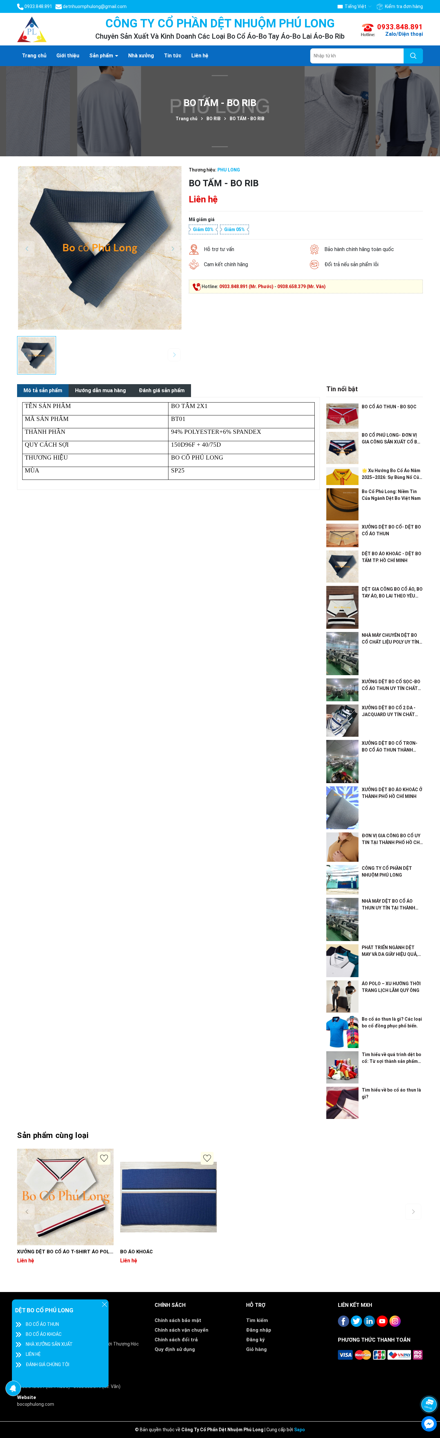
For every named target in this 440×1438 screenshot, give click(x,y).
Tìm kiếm (257, 1320)
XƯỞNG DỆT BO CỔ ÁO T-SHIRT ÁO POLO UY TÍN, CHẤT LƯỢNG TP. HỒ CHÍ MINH (65, 1252)
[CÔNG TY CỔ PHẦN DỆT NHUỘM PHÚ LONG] (342, 880)
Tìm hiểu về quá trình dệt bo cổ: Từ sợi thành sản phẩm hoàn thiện (391, 1058)
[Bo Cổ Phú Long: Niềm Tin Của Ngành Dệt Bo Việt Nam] (342, 504)
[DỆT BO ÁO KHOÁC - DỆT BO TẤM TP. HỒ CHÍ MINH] (342, 566)
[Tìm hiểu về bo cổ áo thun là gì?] (342, 1103)
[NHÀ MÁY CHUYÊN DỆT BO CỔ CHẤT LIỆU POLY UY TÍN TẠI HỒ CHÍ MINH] (342, 653)
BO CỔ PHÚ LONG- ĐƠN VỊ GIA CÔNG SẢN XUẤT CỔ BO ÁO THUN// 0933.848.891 (391, 438)
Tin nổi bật (342, 389)
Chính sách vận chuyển (181, 1330)
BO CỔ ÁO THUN (42, 1324)
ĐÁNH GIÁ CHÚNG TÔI (47, 1364)
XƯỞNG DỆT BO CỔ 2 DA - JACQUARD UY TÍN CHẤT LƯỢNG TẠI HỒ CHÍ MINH (389, 711)
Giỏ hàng (256, 1349)
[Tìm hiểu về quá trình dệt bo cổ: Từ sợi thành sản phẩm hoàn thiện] (342, 1067)
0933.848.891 (400, 27)
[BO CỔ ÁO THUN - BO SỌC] (342, 416)
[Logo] (32, 28)
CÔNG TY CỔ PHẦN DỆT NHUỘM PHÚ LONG (387, 872)
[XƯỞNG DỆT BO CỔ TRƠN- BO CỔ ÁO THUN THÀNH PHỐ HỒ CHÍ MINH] (342, 761)
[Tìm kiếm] (413, 55)
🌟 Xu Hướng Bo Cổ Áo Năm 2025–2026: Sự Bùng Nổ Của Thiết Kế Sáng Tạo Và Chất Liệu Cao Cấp (392, 474)
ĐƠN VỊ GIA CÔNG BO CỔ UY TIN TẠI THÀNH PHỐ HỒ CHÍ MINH (391, 839)
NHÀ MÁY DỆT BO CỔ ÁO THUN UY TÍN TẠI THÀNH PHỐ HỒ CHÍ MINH (388, 905)
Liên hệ (199, 56)
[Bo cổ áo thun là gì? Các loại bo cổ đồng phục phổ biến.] (342, 1032)
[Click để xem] (99, 248)
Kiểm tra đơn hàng (403, 6)
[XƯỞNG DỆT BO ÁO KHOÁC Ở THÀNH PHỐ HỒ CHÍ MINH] (342, 807)
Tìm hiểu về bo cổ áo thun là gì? (391, 1093)
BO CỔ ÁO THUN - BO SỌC (389, 406)
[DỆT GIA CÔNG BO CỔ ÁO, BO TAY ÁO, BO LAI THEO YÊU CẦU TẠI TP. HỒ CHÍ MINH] (342, 607)
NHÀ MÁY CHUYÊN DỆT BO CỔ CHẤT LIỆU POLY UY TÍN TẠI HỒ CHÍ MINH (390, 639)
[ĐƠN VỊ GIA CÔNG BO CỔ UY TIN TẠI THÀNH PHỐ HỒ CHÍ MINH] (342, 846)
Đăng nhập (258, 1330)
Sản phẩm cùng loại (53, 1135)
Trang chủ (34, 56)
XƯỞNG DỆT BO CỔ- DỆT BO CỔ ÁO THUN (391, 530)
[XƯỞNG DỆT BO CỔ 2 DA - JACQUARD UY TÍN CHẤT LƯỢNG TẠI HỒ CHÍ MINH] (342, 720)
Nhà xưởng (141, 56)
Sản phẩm (101, 56)
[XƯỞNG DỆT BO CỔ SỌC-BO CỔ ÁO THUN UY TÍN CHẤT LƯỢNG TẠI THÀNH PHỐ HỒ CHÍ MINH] (342, 690)
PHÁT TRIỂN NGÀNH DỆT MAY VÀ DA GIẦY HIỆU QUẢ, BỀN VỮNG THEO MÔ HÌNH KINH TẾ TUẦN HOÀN (390, 951)
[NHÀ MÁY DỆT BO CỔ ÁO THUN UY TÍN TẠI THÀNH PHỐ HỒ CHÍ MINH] (342, 919)
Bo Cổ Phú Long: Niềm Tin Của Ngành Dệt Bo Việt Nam (391, 495)
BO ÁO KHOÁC (136, 1252)
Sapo (299, 1429)
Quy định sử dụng (175, 1349)
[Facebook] (343, 1321)
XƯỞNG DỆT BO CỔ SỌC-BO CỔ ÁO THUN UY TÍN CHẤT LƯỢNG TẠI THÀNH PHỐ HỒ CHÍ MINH (391, 685)
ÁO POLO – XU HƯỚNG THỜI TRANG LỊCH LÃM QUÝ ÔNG (391, 987)
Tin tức (172, 56)
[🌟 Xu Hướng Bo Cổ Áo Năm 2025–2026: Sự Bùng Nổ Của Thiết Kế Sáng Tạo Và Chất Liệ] (342, 476)
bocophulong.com (35, 1404)
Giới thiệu (67, 56)
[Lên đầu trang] (429, 1387)
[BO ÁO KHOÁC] (168, 1197)
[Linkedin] (369, 1321)
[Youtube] (382, 1321)
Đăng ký (255, 1340)
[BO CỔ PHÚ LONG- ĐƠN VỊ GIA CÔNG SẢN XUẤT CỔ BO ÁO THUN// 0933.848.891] (342, 448)
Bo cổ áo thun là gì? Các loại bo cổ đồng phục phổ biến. (392, 1022)
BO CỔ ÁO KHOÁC (44, 1334)
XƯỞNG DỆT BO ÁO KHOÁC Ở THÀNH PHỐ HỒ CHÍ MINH (392, 793)
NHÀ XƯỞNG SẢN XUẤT (49, 1344)
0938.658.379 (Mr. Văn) (301, 286)
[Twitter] (356, 1321)
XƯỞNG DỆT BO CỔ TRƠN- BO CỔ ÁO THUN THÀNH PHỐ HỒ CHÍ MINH (389, 747)
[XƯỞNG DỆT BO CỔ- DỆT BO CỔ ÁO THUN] (342, 535)
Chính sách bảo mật (178, 1320)
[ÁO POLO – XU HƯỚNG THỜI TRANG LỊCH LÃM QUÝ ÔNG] (342, 996)
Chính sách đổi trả (176, 1340)
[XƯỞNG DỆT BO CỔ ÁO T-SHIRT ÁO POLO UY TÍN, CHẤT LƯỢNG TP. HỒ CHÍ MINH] (65, 1197)
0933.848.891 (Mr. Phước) (246, 286)
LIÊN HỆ (33, 1354)
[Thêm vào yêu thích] (104, 1158)
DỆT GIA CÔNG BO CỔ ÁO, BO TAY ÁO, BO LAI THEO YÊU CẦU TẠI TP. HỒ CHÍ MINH (392, 593)
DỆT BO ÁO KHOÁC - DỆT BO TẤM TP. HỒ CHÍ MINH (391, 557)
